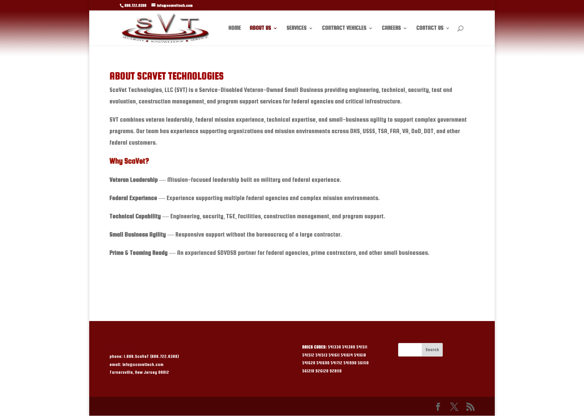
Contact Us (429, 28)
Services (297, 28)
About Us (260, 28)
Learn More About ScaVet (292, 285)
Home (234, 28)
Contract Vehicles (344, 28)
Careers (391, 28)
